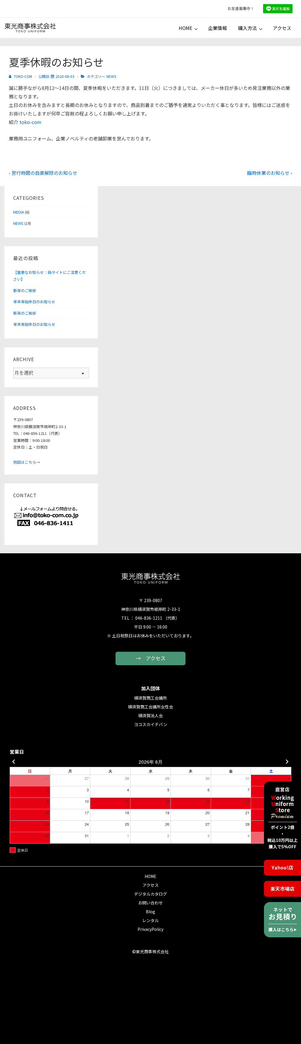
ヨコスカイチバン (150, 724)
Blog (150, 911)
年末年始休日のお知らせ (34, 301)
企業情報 (217, 27)
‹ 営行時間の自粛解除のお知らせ (43, 172)
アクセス (282, 27)
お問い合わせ (150, 903)
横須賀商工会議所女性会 (150, 707)
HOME (185, 27)
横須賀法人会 (150, 715)
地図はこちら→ (26, 462)
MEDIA (18, 212)
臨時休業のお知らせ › (269, 172)
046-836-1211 (148, 618)
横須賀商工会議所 (150, 698)
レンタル (150, 920)
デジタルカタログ (150, 894)
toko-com (30, 121)
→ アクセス (150, 658)
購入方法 (247, 27)
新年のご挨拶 (24, 290)
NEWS (111, 76)
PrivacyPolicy (150, 929)
